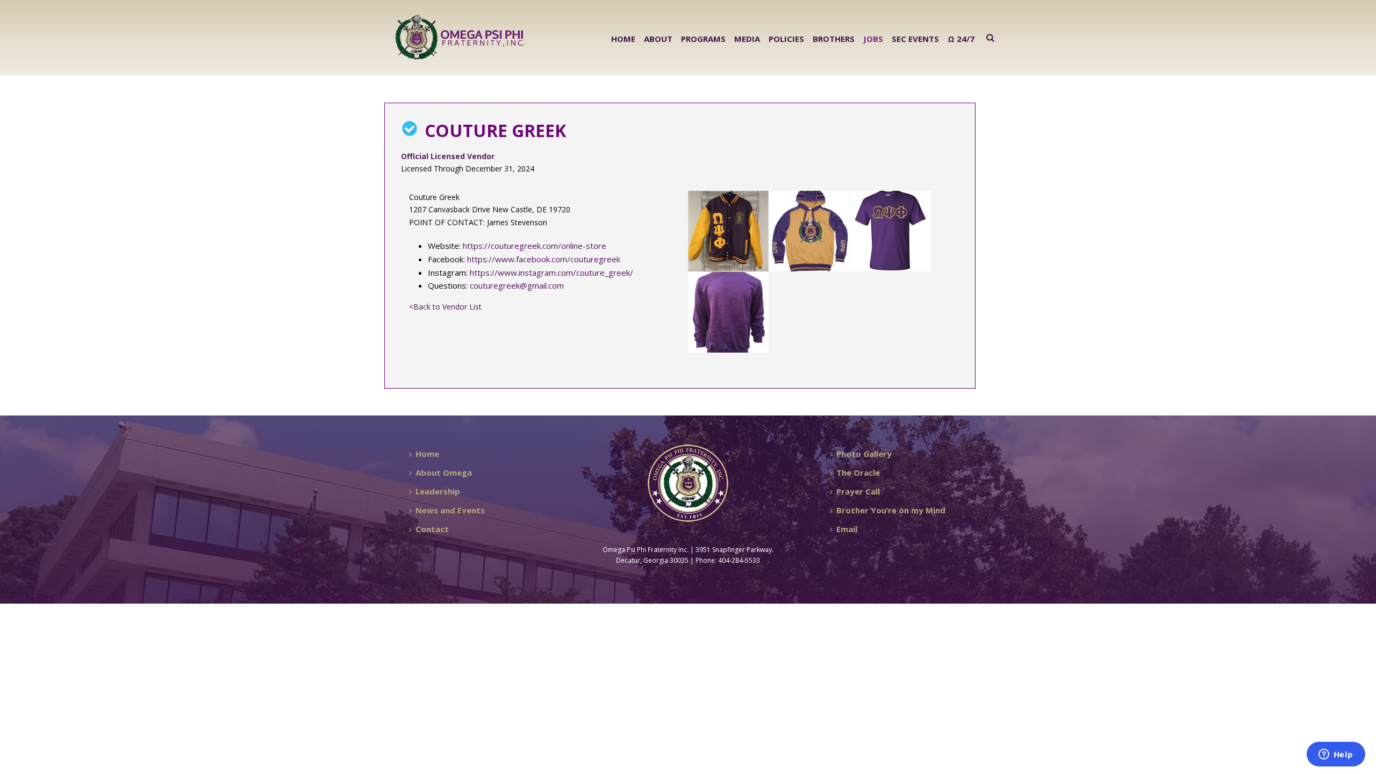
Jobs (873, 38)
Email (846, 529)
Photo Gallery (864, 453)
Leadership (437, 491)
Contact (432, 529)
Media (747, 38)
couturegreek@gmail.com (517, 285)
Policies (786, 38)
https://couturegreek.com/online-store (534, 245)
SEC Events (915, 38)
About (658, 38)
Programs (703, 38)
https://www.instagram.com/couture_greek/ (551, 272)
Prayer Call (858, 491)
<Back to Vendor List (445, 307)
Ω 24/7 (961, 38)
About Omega (443, 472)
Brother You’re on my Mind (890, 510)
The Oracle (858, 472)
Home (623, 38)
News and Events (450, 510)
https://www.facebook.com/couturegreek (543, 259)
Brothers (834, 38)
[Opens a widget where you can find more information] (1335, 755)
